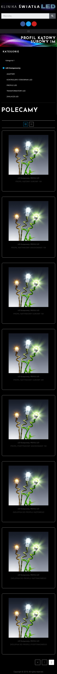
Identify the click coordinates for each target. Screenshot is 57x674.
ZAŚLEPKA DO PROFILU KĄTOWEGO (28, 512)
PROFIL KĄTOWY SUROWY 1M (29, 181)
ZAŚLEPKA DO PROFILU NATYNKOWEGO (28, 578)
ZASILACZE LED (12, 96)
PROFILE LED (12, 85)
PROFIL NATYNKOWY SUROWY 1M (28, 313)
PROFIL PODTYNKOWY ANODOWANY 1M (28, 446)
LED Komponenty (13, 68)
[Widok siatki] (25, 124)
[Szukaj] (52, 16)
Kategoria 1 (10, 60)
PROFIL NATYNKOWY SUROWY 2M (28, 380)
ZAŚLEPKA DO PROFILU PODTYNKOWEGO (28, 644)
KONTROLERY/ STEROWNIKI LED (19, 79)
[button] (28, 31)
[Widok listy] (31, 124)
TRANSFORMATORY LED (16, 91)
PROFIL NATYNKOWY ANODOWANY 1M (28, 247)
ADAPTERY (11, 74)
